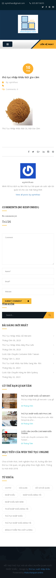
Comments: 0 (12, 89)
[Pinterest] (49, 7)
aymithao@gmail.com (15, 3)
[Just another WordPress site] (28, 24)
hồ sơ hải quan (42, 488)
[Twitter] (43, 7)
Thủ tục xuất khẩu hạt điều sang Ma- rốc (21, 363)
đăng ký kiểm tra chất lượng (19, 530)
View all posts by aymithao (28, 194)
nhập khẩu (10, 495)
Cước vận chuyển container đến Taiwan (20, 354)
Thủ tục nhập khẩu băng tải (18, 523)
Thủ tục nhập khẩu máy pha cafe (18, 345)
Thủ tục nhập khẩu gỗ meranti (16, 336)
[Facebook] (46, 7)
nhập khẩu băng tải (32, 495)
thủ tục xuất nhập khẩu (39, 569)
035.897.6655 (38, 3)
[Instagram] (53, 7)
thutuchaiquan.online (33, 572)
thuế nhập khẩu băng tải (16, 509)
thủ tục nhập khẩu (14, 516)
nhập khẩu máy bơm (14, 502)
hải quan (23, 488)
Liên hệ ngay (47, 44)
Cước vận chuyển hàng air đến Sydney (20, 372)
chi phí (8, 488)
